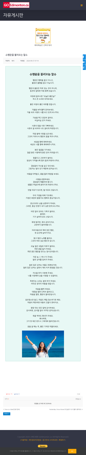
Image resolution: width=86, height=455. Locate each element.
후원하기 (61, 440)
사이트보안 (53, 440)
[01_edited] (43, 29)
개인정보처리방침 (35, 440)
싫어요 (16, 394)
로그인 (46, 403)
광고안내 (45, 440)
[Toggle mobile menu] (82, 5)
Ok (72, 451)
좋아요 (9, 394)
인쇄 (78, 394)
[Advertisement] (43, 376)
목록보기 (6, 413)
